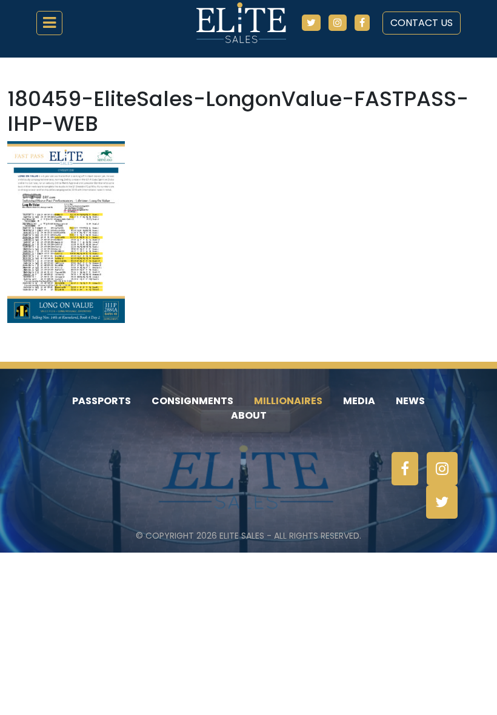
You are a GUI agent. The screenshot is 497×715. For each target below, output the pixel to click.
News (410, 401)
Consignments (192, 401)
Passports (101, 401)
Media (359, 401)
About (249, 415)
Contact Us (421, 23)
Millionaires (288, 401)
